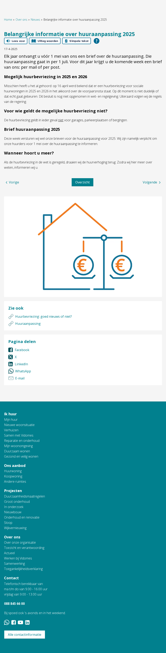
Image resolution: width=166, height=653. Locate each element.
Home (8, 19)
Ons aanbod (15, 465)
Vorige (14, 182)
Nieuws (35, 19)
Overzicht (82, 182)
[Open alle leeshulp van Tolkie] (96, 41)
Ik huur (10, 413)
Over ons (21, 19)
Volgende (150, 182)
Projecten (13, 490)
